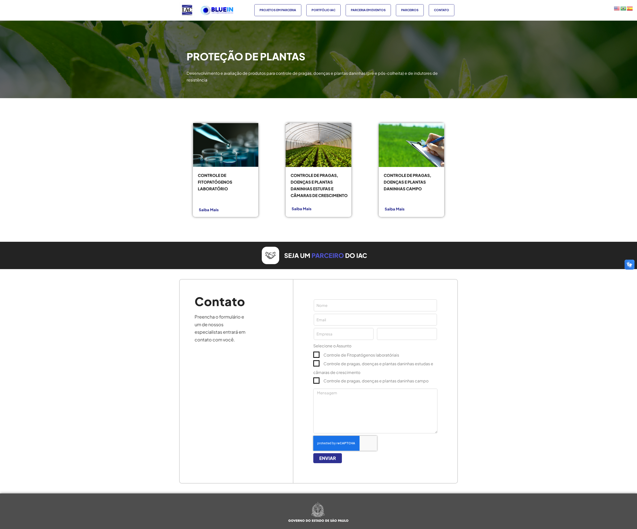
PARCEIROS (410, 10)
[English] (617, 8)
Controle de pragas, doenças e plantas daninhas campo (375, 380)
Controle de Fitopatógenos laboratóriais (361, 355)
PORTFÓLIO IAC (323, 10)
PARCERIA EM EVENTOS (368, 10)
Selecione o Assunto (332, 345)
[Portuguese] (623, 8)
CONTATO (441, 10)
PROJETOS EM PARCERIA (278, 10)
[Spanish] (630, 8)
